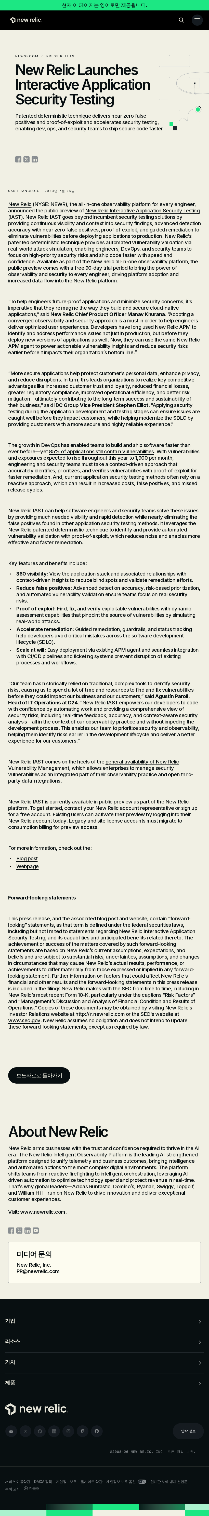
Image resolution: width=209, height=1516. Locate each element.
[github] (40, 1431)
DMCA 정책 (43, 1481)
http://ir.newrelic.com (100, 1014)
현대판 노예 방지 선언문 (169, 1481)
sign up (189, 808)
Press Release (61, 56)
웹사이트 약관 (91, 1481)
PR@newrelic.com (38, 1271)
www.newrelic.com (42, 1212)
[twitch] (82, 1431)
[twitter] (25, 1431)
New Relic (20, 204)
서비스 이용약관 (17, 1481)
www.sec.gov (24, 1020)
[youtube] (11, 1431)
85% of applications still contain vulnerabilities (101, 451)
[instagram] (68, 1431)
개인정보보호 (66, 1481)
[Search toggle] (181, 20)
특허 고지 (12, 1489)
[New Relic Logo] (24, 20)
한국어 (34, 1488)
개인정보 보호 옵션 (121, 1481)
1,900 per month (154, 458)
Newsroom (26, 56)
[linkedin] (54, 1431)
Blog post (27, 858)
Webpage (27, 866)
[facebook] (97, 1431)
